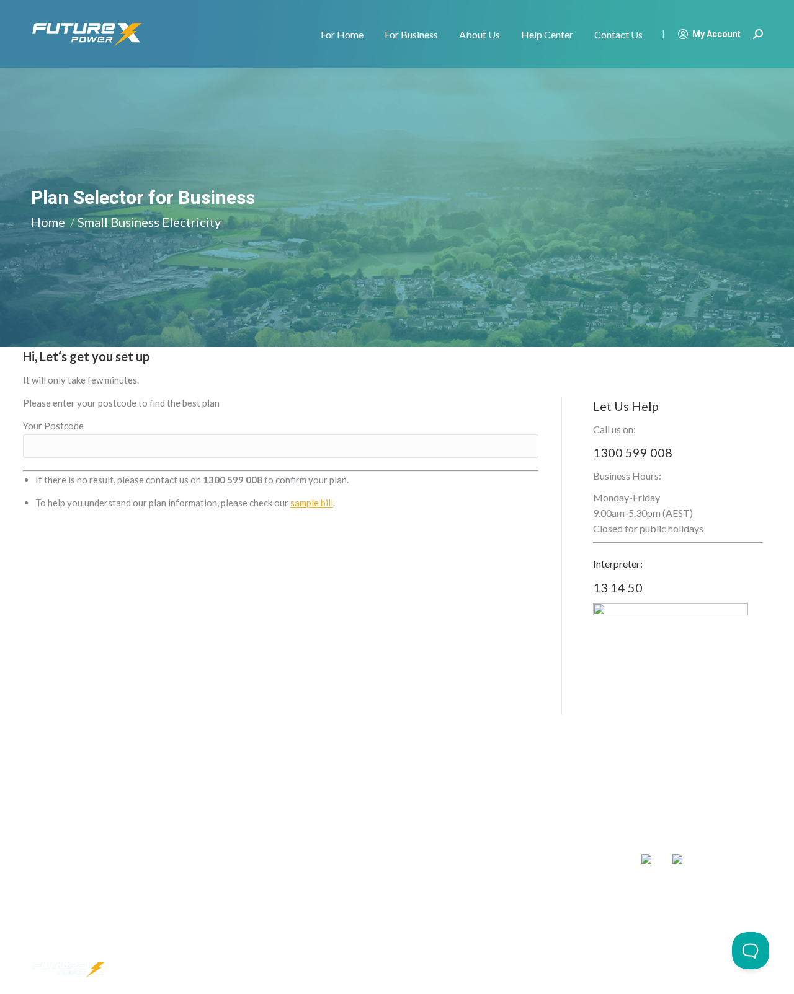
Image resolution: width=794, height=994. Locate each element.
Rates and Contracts (530, 861)
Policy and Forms (522, 883)
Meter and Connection (534, 840)
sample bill (311, 502)
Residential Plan (62, 861)
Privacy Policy (566, 969)
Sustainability (362, 861)
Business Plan (211, 861)
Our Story (356, 840)
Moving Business (217, 840)
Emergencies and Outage (538, 905)
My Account (716, 34)
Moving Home (58, 840)
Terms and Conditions (638, 969)
